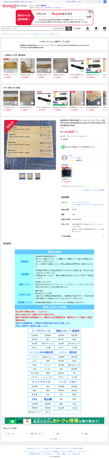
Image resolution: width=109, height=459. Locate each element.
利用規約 (55, 451)
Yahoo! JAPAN (71, 1)
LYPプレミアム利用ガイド (68, 451)
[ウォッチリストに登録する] (15, 70)
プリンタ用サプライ (36, 34)
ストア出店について (48, 454)
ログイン (32, 7)
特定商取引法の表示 (34, 454)
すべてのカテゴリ (59, 28)
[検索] (105, 1)
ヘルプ (79, 1)
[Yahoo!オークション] (15, 5)
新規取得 (43, 5)
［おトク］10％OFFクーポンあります (49, 7)
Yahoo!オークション (34, 448)
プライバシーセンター (44, 451)
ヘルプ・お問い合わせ (73, 454)
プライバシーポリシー (30, 451)
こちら (83, 186)
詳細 (93, 147)
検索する (69, 28)
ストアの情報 (85, 190)
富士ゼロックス (54, 34)
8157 (80, 160)
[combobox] (27, 28)
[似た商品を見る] (8, 167)
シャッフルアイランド (98, 1)
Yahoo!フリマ (48, 448)
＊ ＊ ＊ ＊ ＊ (72, 158)
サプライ (26, 34)
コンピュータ (18, 34)
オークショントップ (7, 34)
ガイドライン (81, 451)
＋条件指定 (77, 28)
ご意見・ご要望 (60, 454)
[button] (83, 236)
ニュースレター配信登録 (97, 190)
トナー (46, 34)
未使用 (74, 209)
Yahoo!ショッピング (62, 448)
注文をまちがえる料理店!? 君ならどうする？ (18, 2)
